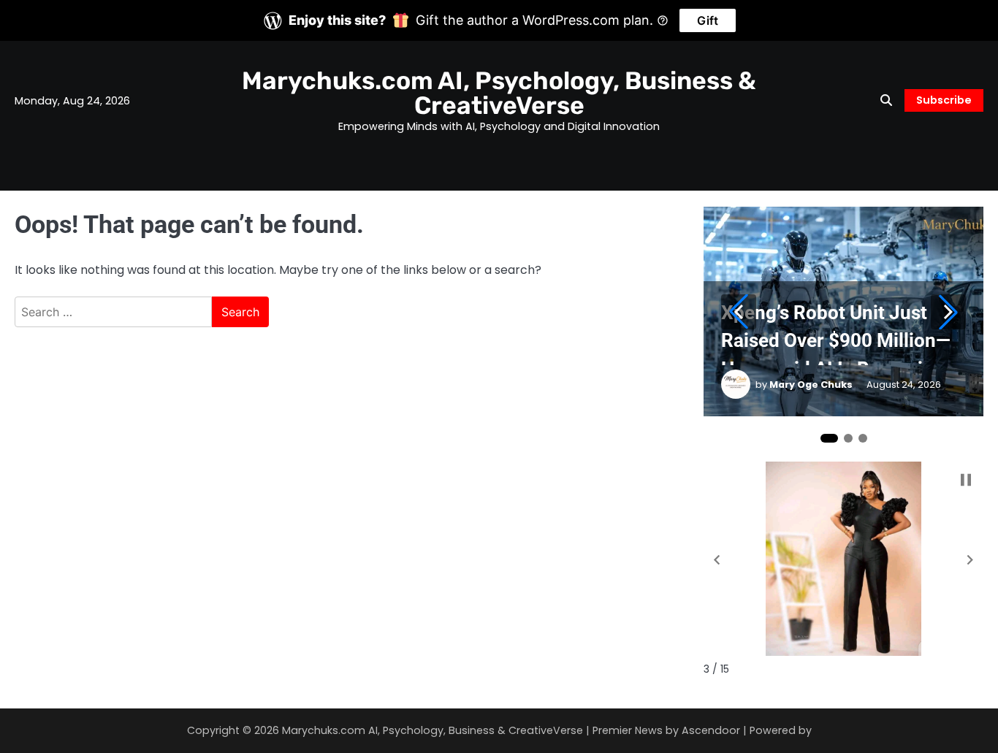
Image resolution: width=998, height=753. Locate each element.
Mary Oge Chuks (811, 384)
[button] (716, 559)
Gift (707, 20)
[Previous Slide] (738, 311)
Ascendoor (711, 730)
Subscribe (944, 100)
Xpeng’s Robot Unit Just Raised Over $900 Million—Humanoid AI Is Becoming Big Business (836, 333)
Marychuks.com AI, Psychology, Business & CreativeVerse (499, 93)
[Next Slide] (948, 311)
